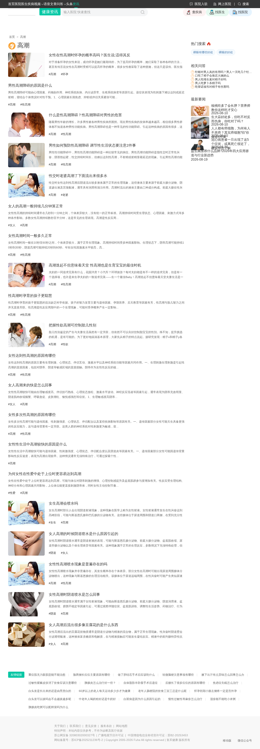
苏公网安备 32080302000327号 (74, 735)
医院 (18, 4)
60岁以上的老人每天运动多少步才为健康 (104, 691)
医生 (24, 4)
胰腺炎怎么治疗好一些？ (100, 682)
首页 (11, 4)
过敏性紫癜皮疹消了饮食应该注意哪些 (52, 682)
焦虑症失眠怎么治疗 (225, 682)
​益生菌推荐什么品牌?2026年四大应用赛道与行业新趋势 (220, 153)
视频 (37, 4)
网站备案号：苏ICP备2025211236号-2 (78, 740)
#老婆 (64, 194)
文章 (53, 4)
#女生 (52, 522)
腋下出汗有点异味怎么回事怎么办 (223, 674)
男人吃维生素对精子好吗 (210, 79)
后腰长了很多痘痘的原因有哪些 (185, 682)
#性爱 (11, 492)
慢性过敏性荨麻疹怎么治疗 (185, 699)
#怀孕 (64, 74)
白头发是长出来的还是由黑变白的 (49, 691)
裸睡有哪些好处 (203, 52)
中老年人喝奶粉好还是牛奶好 (97, 699)
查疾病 (197, 12)
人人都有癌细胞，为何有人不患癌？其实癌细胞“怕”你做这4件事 (230, 130)
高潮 (23, 36)
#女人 (11, 225)
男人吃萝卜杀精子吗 (208, 83)
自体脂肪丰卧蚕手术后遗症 (141, 682)
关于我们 (60, 726)
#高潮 (52, 74)
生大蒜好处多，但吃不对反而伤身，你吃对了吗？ (230, 119)
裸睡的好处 (226, 52)
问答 (60, 4)
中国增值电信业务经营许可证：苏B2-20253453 (158, 735)
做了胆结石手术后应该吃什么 (136, 674)
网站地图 (121, 726)
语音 (47, 4)
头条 (69, 4)
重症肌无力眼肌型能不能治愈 (46, 674)
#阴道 (52, 552)
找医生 (220, 12)
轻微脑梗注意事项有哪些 (178, 674)
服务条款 (106, 726)
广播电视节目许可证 (111, 735)
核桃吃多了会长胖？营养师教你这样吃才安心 (230, 107)
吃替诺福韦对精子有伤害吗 (212, 86)
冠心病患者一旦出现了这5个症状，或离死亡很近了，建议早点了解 (230, 141)
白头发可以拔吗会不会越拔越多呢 (49, 699)
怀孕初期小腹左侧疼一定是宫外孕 (215, 691)
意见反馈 (90, 726)
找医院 (243, 12)
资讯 (76, 4)
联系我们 (75, 726)
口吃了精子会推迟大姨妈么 (212, 75)
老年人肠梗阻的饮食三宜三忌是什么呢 (162, 691)
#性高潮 (25, 104)
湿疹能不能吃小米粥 (223, 699)
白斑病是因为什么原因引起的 (142, 699)
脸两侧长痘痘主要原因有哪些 (91, 674)
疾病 (31, 4)
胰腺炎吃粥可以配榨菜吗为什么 (48, 707)
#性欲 (64, 344)
